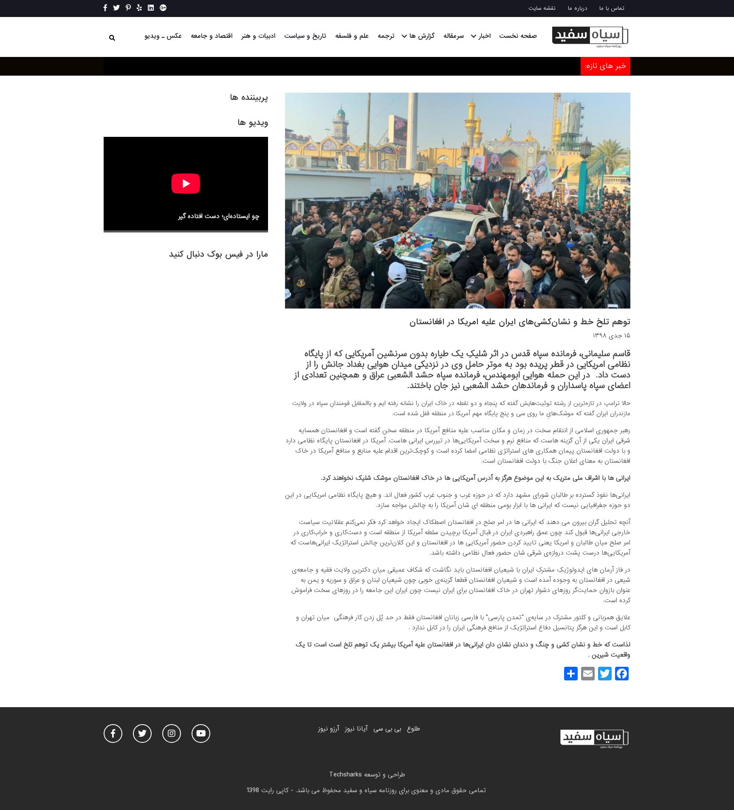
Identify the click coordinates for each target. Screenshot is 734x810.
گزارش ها (422, 36)
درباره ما (577, 8)
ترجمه (386, 36)
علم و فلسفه (352, 36)
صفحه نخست (518, 36)
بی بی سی (387, 729)
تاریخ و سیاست (305, 36)
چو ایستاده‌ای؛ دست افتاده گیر (219, 216)
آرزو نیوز (328, 729)
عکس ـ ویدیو (163, 36)
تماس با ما (611, 8)
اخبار (485, 36)
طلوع (413, 729)
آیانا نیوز (356, 729)
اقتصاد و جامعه (211, 36)
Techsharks (345, 775)
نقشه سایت (542, 8)
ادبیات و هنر (258, 36)
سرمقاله (453, 36)
